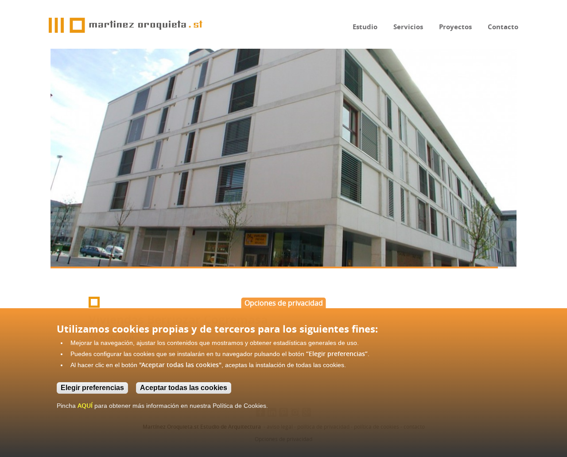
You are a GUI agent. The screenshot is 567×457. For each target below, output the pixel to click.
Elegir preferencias (92, 387)
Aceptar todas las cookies (183, 387)
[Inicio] (125, 25)
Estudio (365, 26)
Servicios (408, 26)
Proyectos (455, 26)
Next (516, 167)
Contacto (503, 26)
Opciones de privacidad (284, 303)
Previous (66, 156)
